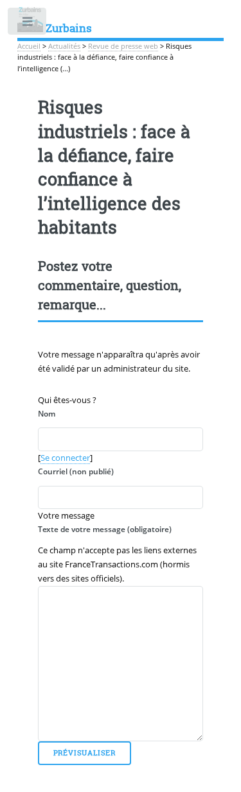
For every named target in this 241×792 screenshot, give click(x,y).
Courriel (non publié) (76, 471)
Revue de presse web (123, 46)
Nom (46, 413)
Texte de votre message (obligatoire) (105, 529)
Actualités (64, 46)
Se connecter (65, 457)
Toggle (28, 24)
